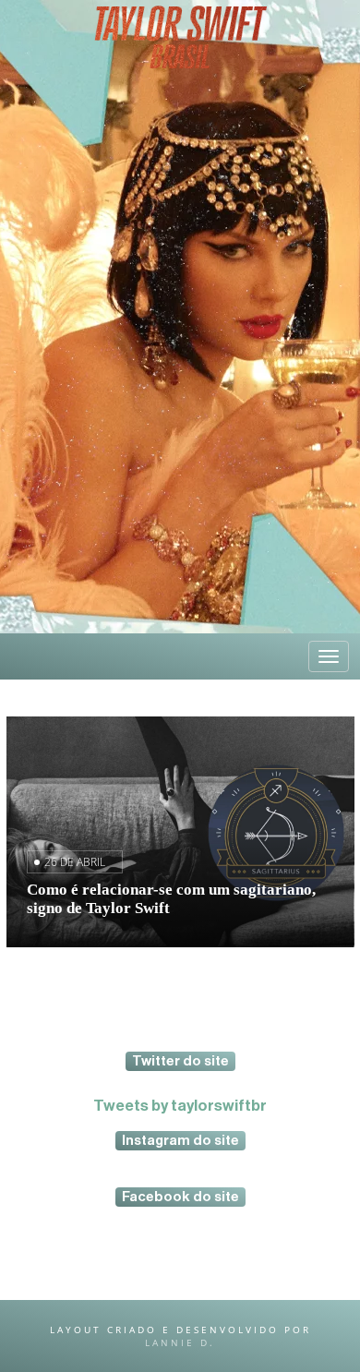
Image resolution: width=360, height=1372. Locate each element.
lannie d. (180, 1342)
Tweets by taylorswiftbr (180, 1105)
